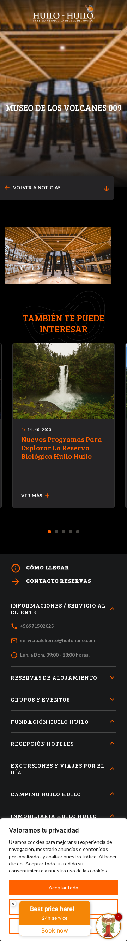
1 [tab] (49, 532)
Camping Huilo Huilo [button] (46, 794)
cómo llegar (40, 568)
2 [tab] (56, 532)
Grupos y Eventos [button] (40, 699)
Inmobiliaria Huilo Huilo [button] (54, 815)
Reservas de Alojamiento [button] (54, 677)
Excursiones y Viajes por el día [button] (57, 769)
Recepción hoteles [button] (42, 743)
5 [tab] (77, 532)
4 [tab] (70, 532)
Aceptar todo (63, 887)
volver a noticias (32, 187)
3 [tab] (63, 532)
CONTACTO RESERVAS (51, 581)
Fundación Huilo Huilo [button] (50, 721)
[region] (63, 879)
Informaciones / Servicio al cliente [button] (58, 609)
